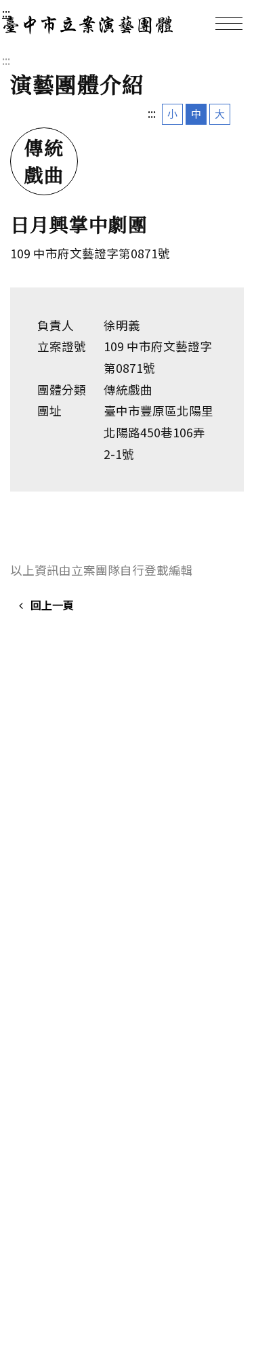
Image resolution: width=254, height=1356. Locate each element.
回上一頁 (52, 605)
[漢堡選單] (228, 23)
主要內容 (28, 13)
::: (6, 12)
